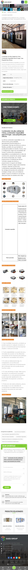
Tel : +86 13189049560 (8, 546)
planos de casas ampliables (8, 436)
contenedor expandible (21, 436)
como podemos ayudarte (11, 107)
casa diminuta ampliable (20, 431)
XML (16, 562)
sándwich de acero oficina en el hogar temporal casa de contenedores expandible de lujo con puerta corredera (20, 526)
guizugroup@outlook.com (8, 548)
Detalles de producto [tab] (7, 127)
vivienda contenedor (12, 12)
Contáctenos (9, 120)
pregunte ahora (8, 91)
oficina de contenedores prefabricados (10, 441)
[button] (27, 523)
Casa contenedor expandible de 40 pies (10, 434)
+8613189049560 (6, 552)
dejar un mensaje (14, 567)
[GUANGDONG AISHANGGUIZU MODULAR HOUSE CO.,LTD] (6, 3)
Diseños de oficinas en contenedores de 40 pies (12, 439)
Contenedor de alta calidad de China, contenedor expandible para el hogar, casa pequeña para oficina (13, 459)
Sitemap (12, 562)
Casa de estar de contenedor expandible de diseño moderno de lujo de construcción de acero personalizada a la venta (8, 526)
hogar (4, 12)
